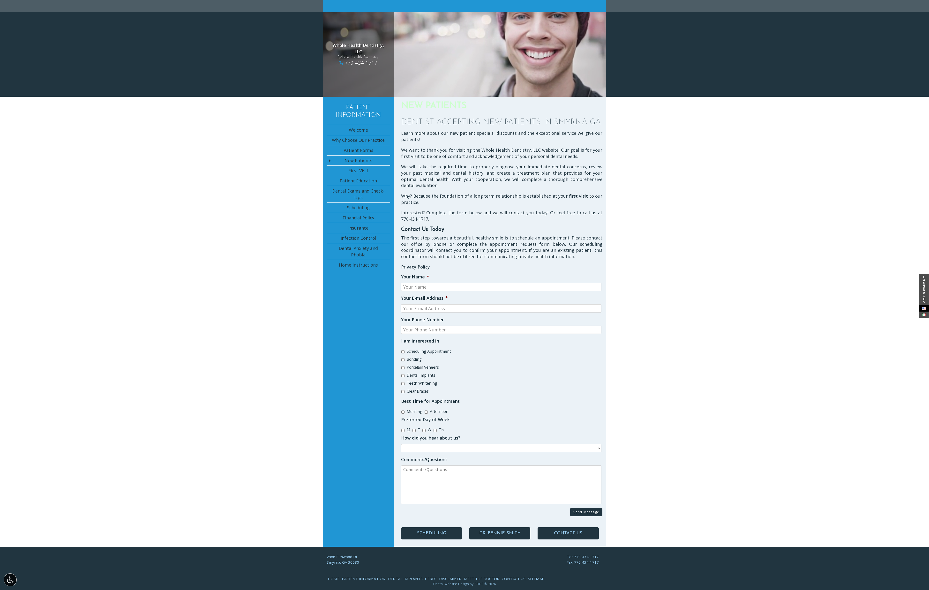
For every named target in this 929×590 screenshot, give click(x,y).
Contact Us (513, 578)
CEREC (431, 578)
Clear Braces (418, 391)
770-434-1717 (361, 62)
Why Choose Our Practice (358, 140)
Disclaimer (450, 578)
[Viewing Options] (10, 579)
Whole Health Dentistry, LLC (358, 48)
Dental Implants (421, 375)
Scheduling (358, 207)
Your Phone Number (422, 319)
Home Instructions (358, 265)
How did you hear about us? (430, 438)
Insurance (358, 228)
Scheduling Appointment (429, 351)
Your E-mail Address (424, 298)
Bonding (414, 359)
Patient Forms (358, 150)
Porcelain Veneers (423, 367)
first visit (578, 196)
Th (441, 430)
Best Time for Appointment (430, 401)
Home (333, 578)
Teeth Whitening (422, 383)
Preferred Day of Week (425, 419)
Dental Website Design (451, 584)
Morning (414, 411)
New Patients (358, 160)
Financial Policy (358, 218)
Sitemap (536, 578)
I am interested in (420, 341)
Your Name (415, 277)
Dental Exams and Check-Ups (358, 194)
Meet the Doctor (481, 578)
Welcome (358, 130)
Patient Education (358, 181)
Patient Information (364, 578)
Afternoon (439, 411)
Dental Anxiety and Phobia (358, 251)
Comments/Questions (424, 459)
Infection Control (358, 238)
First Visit (358, 170)
